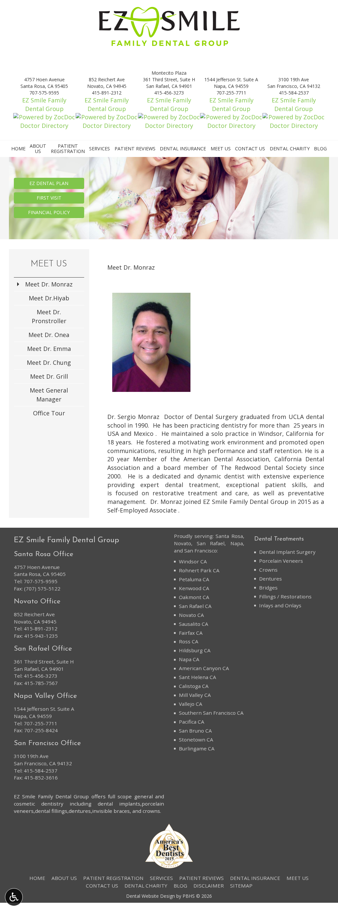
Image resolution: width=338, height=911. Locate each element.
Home (18, 148)
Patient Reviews (135, 148)
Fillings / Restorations (285, 596)
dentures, (80, 811)
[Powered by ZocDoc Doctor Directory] (44, 121)
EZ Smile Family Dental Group (44, 104)
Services (99, 148)
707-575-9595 (40, 581)
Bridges (268, 587)
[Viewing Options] (14, 897)
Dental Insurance (183, 148)
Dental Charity (290, 148)
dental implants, (120, 803)
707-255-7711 (40, 723)
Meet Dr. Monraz (49, 284)
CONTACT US (250, 148)
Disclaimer (208, 885)
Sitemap (241, 885)
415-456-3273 (40, 675)
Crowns (268, 569)
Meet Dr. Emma (49, 349)
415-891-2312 (40, 628)
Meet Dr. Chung (49, 362)
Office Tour (49, 413)
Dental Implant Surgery (287, 552)
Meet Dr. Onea (48, 335)
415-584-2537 (40, 770)
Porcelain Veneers (281, 560)
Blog (320, 148)
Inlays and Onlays (280, 605)
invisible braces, (111, 811)
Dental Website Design (150, 896)
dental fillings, (52, 811)
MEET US (221, 148)
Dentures (270, 578)
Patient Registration (113, 878)
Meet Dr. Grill (49, 376)
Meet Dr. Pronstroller (49, 316)
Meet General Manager (49, 394)
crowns (151, 811)
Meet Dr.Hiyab (49, 298)
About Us (64, 878)
